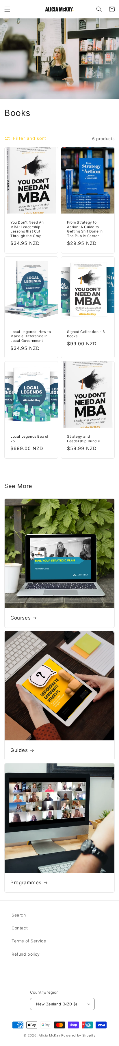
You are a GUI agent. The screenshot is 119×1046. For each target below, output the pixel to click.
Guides (19, 750)
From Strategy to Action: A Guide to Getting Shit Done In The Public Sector (85, 229)
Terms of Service (29, 940)
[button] (7, 9)
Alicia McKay (49, 1035)
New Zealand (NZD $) (56, 1004)
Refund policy (26, 954)
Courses (20, 618)
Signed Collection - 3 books (86, 333)
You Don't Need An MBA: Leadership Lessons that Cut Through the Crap (27, 229)
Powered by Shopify (78, 1035)
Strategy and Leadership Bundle (83, 438)
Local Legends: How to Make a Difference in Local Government (30, 336)
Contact (20, 927)
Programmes (26, 882)
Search (19, 914)
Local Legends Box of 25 (29, 438)
